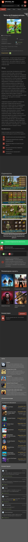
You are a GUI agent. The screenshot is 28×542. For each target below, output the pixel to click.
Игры (14, 9)
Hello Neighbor (7, 509)
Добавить (22, 313)
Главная (3, 9)
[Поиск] (18, 5)
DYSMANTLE (6, 493)
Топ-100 (25, 9)
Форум (19, 9)
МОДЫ (8, 9)
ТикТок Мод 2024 (8, 476)
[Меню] (25, 2)
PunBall (6, 484)
